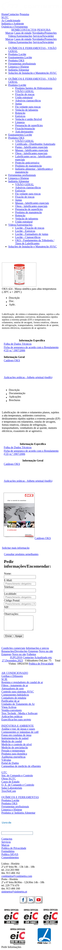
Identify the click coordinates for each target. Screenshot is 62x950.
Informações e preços (37, 648)
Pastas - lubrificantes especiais (31, 147)
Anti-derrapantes (24, 131)
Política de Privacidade (41, 663)
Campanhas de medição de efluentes (21, 766)
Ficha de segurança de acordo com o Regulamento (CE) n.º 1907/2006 (31, 452)
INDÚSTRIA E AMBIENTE (17, 725)
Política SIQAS (9, 854)
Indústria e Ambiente (12, 23)
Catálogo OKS (12, 360)
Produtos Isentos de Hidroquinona (33, 88)
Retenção (20, 112)
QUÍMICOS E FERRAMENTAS (20, 797)
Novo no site (46, 651)
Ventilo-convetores (11, 710)
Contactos (13, 14)
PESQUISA (44, 29)
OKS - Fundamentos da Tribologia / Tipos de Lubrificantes (34, 242)
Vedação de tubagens (26, 109)
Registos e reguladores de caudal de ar (22, 682)
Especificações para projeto (16, 719)
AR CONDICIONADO (14, 672)
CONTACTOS (28, 29)
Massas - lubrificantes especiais (32, 203)
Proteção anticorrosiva (27, 162)
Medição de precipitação (14, 747)
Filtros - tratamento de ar (14, 685)
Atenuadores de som (12, 688)
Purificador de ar (10, 700)
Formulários (7, 851)
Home (4, 14)
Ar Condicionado (10, 20)
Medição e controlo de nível (16, 744)
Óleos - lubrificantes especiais (31, 153)
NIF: (6, 607)
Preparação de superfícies (29, 125)
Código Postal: (12, 600)
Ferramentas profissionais (22, 63)
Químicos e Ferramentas (14, 26)
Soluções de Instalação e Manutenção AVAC (32, 72)
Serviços (37, 36)
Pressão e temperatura (13, 750)
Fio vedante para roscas (28, 106)
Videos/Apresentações (20, 36)
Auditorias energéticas (13, 756)
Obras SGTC (8, 778)
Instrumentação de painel (14, 738)
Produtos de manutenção (28, 165)
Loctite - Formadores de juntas (31, 234)
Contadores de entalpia (13, 697)
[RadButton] (23, 899)
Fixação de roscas (24, 94)
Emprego (33, 651)
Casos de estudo (23, 32)
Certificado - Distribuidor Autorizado (35, 144)
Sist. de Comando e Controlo (17, 775)
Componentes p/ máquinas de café (20, 731)
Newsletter (48, 36)
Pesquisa (24, 14)
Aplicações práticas (11, 716)
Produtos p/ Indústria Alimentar (18, 812)
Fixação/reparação (25, 128)
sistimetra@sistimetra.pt (14, 891)
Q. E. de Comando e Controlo (17, 784)
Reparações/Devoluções (14, 651)
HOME (15, 29)
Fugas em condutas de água (16, 735)
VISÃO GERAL (24, 91)
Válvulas (6, 759)
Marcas (9, 32)
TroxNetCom (8, 791)
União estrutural (24, 97)
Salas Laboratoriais (11, 787)
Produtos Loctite (17, 54)
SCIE (4, 679)
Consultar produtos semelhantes (21, 554)
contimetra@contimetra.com (16, 876)
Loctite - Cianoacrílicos (27, 237)
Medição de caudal (11, 741)
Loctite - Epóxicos (25, 231)
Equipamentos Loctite (20, 57)
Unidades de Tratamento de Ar (18, 704)
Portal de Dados (10, 763)
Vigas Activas (8, 707)
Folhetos (31, 654)
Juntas (18, 103)
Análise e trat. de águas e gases (18, 728)
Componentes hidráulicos (15, 694)
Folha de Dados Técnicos (18, 343)
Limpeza (20, 122)
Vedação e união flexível (28, 119)
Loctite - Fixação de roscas (29, 227)
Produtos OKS (16, 60)
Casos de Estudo (10, 781)
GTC (4, 772)
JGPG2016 (16, 657)
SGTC (5, 17)
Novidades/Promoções (44, 32)
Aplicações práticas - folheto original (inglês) (28, 377)
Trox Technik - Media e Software (19, 713)
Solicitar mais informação (15, 547)
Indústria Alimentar (18, 69)
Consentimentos (10, 857)
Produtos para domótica (14, 753)
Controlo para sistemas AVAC (17, 691)
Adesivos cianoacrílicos (28, 100)
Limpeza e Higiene (18, 66)
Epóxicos (20, 116)
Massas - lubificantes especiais (31, 150)
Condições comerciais (13, 648)
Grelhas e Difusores (12, 676)
